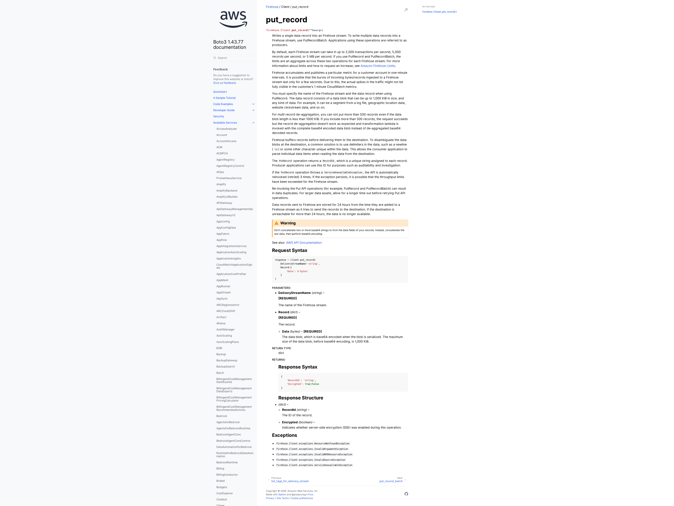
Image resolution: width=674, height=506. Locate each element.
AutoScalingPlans (227, 342)
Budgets (221, 487)
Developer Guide (224, 110)
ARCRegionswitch (227, 305)
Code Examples (223, 104)
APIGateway (224, 203)
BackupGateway (226, 360)
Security (218, 116)
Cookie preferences (302, 498)
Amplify (221, 184)
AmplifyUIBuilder (227, 196)
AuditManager (225, 329)
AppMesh (222, 280)
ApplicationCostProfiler (231, 274)
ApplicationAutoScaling (231, 252)
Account (221, 135)
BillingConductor (227, 474)
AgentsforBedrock (228, 422)
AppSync (222, 298)
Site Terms (283, 498)
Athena (220, 323)
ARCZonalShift (225, 311)
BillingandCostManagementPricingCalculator (234, 399)
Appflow (221, 240)
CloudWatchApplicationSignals (234, 266)
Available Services (225, 122)
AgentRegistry (225, 159)
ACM (219, 147)
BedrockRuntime (227, 462)
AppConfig (223, 221)
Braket (220, 480)
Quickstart (220, 91)
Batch (220, 372)
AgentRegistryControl (230, 165)
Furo (310, 494)
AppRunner (223, 286)
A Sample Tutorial (224, 98)
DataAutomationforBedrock (234, 447)
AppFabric (223, 233)
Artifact (221, 317)
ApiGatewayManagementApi (234, 209)
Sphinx (282, 494)
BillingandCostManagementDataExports (234, 390)
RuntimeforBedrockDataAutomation (234, 454)
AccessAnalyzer (226, 128)
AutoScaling (224, 335)
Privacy (270, 498)
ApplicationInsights (228, 258)
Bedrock (221, 416)
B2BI (219, 348)
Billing (220, 468)
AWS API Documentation (304, 242)
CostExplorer (224, 493)
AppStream (223, 292)
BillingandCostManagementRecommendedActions (234, 408)
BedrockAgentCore (228, 434)
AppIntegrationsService (231, 246)
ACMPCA (222, 153)
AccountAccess (226, 141)
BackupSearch (225, 366)
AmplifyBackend (226, 190)
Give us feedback (224, 82)
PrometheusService (229, 178)
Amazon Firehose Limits (378, 66)
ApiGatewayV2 (225, 215)
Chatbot (221, 499)
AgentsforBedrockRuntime (233, 428)
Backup (221, 354)
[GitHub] (406, 494)
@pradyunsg (299, 494)
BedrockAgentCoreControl (233, 440)
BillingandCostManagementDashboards (234, 380)
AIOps (220, 172)
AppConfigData (226, 227)
